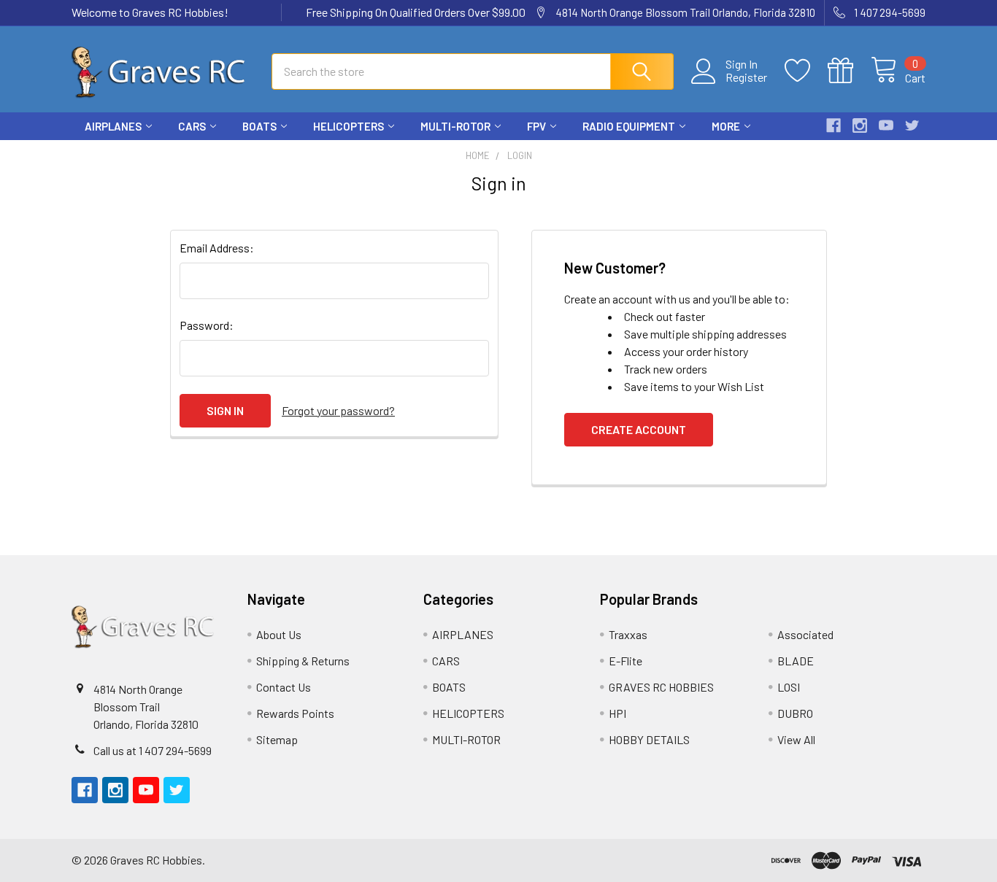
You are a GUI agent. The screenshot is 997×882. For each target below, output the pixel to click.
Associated (805, 634)
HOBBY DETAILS (649, 739)
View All (796, 739)
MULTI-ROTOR (455, 126)
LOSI (788, 687)
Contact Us (283, 687)
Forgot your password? (338, 410)
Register (746, 77)
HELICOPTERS (348, 126)
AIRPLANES (113, 126)
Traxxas (628, 634)
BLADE (795, 661)
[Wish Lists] (806, 70)
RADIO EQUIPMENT (628, 126)
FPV (536, 126)
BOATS (259, 126)
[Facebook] (833, 125)
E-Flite (625, 661)
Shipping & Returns (303, 661)
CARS (192, 126)
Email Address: (217, 248)
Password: (207, 325)
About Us (278, 634)
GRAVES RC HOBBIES (661, 687)
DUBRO (795, 713)
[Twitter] (912, 125)
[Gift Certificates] (849, 70)
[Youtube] (886, 125)
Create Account (638, 429)
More (726, 126)
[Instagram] (860, 125)
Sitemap (277, 739)
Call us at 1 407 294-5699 (152, 750)
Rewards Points (295, 713)
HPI (617, 713)
